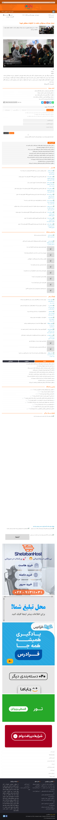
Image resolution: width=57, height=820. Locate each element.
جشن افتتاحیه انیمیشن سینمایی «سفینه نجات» (37, 347)
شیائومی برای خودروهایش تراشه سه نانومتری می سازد (44, 389)
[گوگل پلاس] (45, 102)
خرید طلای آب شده (36, 791)
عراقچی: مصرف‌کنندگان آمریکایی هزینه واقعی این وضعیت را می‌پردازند (41, 163)
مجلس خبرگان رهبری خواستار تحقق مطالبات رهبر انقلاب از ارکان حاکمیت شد (40, 145)
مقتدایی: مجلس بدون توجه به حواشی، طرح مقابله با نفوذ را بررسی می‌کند (41, 149)
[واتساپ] (53, 102)
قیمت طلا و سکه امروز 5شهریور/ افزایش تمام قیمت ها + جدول (35, 218)
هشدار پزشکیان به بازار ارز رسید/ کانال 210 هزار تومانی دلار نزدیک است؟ (33, 170)
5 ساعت (31, 389)
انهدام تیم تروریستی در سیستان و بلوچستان (46, 161)
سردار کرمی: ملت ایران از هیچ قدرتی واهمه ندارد (45, 147)
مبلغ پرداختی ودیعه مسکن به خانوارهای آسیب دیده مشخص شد (35, 270)
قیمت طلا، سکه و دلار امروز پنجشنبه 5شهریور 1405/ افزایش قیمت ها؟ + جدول (32, 224)
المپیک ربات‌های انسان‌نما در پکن (48, 391)
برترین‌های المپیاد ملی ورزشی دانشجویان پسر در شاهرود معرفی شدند (41, 400)
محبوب (26, 361)
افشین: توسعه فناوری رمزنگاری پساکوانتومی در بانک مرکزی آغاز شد (42, 408)
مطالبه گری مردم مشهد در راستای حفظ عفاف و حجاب (44, 91)
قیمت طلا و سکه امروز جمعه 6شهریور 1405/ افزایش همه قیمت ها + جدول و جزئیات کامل (30, 188)
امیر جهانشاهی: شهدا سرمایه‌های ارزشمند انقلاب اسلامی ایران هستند (41, 153)
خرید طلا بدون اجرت (35, 787)
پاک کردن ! (6, 133)
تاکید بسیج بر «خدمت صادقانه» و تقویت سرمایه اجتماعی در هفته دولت (41, 155)
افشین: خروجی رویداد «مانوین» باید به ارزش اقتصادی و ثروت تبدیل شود (48, 800)
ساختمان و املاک (50, 232)
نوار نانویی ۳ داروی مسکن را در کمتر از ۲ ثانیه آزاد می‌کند (43, 396)
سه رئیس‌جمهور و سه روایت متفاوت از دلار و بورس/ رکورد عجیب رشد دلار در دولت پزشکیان (30, 206)
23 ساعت (37, 394)
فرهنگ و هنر (51, 297)
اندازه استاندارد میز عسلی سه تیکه (40, 235)
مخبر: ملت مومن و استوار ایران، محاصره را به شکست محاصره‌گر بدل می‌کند (40, 157)
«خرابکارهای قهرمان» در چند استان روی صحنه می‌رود (36, 311)
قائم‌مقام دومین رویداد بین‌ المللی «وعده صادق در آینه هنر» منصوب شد (33, 329)
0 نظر (12, 15)
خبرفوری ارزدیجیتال (36, 784)
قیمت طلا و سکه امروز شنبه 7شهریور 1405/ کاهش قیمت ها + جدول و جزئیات (32, 176)
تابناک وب (48, 814)
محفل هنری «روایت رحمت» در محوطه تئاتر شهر (37, 341)
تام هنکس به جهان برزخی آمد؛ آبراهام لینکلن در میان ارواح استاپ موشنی (33, 305)
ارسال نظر (11, 133)
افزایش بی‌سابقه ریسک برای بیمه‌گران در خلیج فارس (37, 259)
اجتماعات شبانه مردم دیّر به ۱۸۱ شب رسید (46, 99)
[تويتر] (42, 102)
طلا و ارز (53, 168)
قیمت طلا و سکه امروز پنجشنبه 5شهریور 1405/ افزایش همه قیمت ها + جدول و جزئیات (31, 212)
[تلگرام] (50, 102)
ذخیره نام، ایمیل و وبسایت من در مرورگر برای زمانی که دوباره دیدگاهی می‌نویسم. (39, 137)
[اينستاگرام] (6, 816)
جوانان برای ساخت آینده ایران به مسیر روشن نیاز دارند (43, 526)
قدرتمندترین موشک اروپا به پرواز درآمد (47, 394)
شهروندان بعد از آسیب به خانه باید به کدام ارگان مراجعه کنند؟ (35, 253)
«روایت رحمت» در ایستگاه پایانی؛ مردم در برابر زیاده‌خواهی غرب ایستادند (33, 299)
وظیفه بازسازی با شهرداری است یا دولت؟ (39, 276)
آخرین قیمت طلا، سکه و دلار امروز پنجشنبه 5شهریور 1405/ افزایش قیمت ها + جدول (31, 194)
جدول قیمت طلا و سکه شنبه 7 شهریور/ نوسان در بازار (36, 182)
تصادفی (10, 361)
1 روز (31, 396)
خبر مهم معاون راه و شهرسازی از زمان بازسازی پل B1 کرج (36, 288)
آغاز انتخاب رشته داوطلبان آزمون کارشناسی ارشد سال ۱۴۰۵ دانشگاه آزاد (41, 402)
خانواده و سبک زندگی (49, 413)
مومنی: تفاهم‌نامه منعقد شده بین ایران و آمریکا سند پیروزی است (42, 159)
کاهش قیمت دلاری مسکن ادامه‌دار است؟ (39, 282)
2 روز (33, 404)
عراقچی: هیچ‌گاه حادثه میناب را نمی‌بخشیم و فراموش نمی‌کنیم (35, 323)
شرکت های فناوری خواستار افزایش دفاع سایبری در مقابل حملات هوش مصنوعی (39, 398)
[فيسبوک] (47, 102)
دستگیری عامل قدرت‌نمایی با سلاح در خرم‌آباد (45, 93)
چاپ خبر (6, 15)
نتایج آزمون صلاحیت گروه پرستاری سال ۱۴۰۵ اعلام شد (44, 406)
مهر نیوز (7, 17)
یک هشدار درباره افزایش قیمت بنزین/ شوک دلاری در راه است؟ (35, 200)
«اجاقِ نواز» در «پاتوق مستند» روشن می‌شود (38, 317)
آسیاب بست (27, 786)
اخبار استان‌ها (51, 17)
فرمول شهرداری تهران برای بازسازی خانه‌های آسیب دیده (36, 247)
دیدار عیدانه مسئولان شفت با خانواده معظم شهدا (37, 23)
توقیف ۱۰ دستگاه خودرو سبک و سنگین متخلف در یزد (44, 95)
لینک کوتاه (19, 102)
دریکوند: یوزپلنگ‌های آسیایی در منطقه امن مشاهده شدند (43, 97)
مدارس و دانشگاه (50, 387)
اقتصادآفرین (37, 786)
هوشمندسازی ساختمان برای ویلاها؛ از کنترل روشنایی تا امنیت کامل (34, 241)
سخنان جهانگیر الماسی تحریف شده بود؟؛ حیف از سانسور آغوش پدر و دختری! (32, 353)
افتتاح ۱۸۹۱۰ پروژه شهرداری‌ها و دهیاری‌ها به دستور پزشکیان (43, 151)
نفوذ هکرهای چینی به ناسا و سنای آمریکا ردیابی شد (45, 404)
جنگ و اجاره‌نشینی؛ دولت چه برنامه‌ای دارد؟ (38, 265)
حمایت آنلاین (26, 784)
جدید (44, 361)
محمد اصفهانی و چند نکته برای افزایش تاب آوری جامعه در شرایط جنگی (33, 335)
